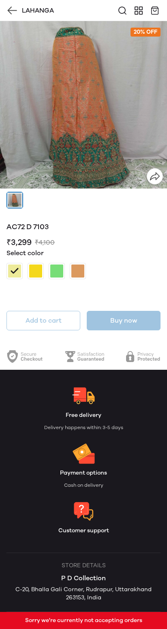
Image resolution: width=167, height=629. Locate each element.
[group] (83, 105)
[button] (14, 200)
